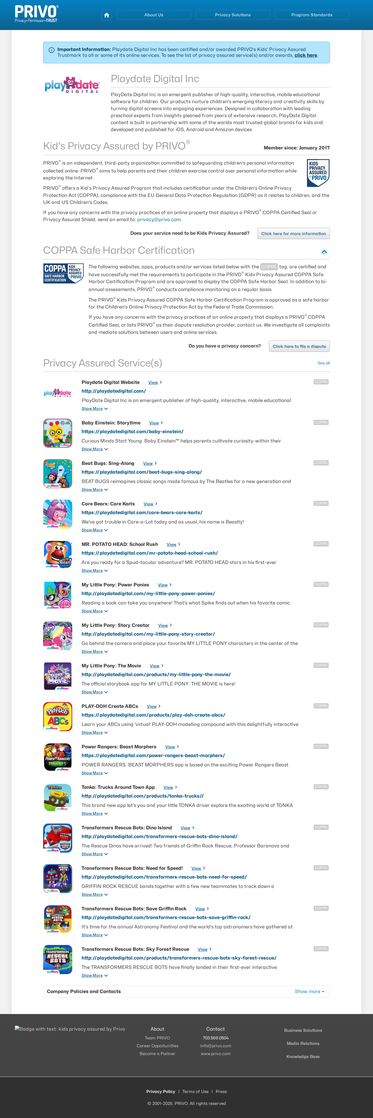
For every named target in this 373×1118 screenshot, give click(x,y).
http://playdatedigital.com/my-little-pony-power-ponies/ (148, 593)
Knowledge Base (303, 1056)
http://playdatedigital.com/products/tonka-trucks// (143, 796)
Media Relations (303, 1043)
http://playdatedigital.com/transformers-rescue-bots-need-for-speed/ (164, 877)
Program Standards (311, 14)
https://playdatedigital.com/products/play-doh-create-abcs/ (154, 715)
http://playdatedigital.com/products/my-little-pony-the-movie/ (156, 674)
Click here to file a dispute (299, 346)
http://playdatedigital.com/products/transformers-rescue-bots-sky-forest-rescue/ (179, 958)
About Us (154, 14)
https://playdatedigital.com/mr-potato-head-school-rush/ (150, 553)
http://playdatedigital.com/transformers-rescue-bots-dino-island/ (160, 836)
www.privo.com (216, 1053)
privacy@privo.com (159, 219)
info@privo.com (215, 1045)
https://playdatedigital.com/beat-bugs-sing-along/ (142, 472)
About (157, 1029)
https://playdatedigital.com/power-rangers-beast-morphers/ (153, 755)
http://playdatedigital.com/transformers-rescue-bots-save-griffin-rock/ (166, 917)
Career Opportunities (157, 1045)
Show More (92, 408)
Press (221, 1091)
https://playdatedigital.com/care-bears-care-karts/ (142, 512)
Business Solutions (303, 1030)
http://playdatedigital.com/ (114, 391)
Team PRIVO (157, 1037)
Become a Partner (157, 1053)
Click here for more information (293, 233)
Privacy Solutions (233, 14)
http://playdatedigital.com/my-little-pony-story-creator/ (148, 634)
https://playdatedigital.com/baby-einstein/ (133, 431)
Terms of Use (195, 1091)
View (153, 382)
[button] (186, 52)
